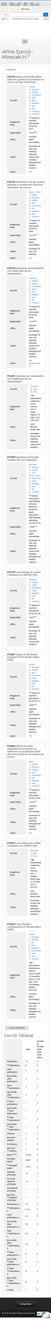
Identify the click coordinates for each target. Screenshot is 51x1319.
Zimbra (12, 3)
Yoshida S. (36, 601)
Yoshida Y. (36, 114)
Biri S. (35, 392)
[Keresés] (45, 14)
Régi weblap (35, 5)
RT (38, 3)
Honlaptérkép (25, 1304)
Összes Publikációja (17, 1028)
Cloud (19, 3)
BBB (25, 3)
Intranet (4, 5)
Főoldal (4, 3)
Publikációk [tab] (11, 70)
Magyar (26, 9)
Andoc (32, 3)
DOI (30, 172)
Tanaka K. (35, 959)
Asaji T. (32, 192)
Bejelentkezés (15, 5)
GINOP (25, 5)
